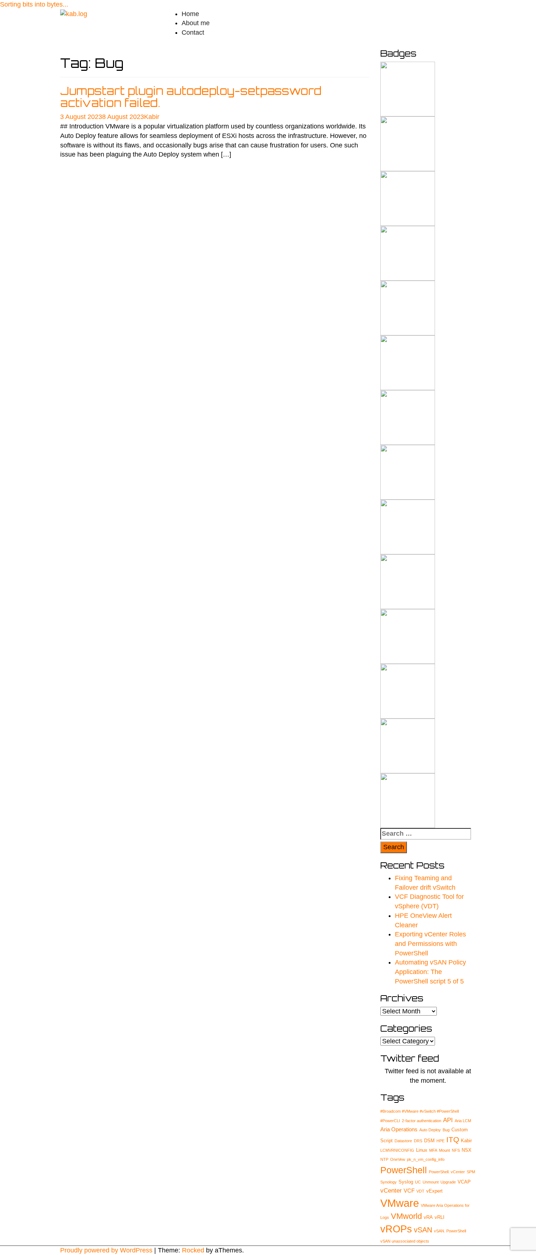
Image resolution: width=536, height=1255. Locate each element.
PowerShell (403, 1170)
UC (418, 1182)
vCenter (391, 1190)
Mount (444, 1150)
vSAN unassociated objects (404, 1241)
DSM (429, 1140)
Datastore (403, 1141)
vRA (428, 1217)
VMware (399, 1203)
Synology (388, 1182)
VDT (420, 1191)
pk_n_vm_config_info (425, 1159)
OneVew (397, 1159)
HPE (440, 1141)
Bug (446, 1130)
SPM (471, 1172)
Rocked (193, 1250)
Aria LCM (463, 1121)
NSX (466, 1150)
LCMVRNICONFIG (397, 1150)
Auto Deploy (430, 1130)
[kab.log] (73, 14)
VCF (409, 1190)
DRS (418, 1141)
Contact (193, 32)
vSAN (423, 1230)
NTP (384, 1159)
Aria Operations (398, 1129)
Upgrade (448, 1182)
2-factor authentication (421, 1121)
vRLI (439, 1217)
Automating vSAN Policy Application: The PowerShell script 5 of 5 (430, 972)
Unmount (431, 1182)
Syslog (406, 1182)
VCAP (464, 1182)
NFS (456, 1150)
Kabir (151, 116)
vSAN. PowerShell (450, 1231)
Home (190, 14)
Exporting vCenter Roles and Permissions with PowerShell (430, 943)
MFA (433, 1150)
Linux (421, 1150)
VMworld (406, 1216)
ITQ (452, 1139)
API (448, 1120)
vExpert (434, 1191)
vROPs (396, 1229)
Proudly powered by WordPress (106, 1250)
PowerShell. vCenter (447, 1172)
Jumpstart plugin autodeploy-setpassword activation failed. (191, 96)
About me (196, 23)
